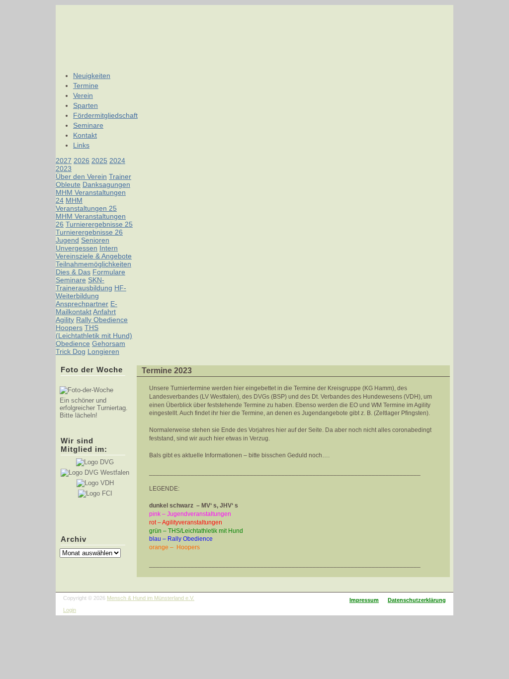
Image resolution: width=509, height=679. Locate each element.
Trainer (120, 176)
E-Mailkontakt (86, 308)
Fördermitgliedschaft (105, 115)
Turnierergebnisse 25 (99, 224)
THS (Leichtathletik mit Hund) (94, 332)
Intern (108, 248)
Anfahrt (104, 312)
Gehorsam (108, 343)
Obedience (73, 343)
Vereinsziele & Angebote (94, 256)
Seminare (88, 125)
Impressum (364, 600)
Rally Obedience (102, 320)
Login (69, 610)
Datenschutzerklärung (417, 600)
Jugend (67, 240)
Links (81, 145)
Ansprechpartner (82, 304)
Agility (65, 320)
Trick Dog (70, 351)
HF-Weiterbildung (91, 292)
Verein (83, 95)
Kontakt (85, 135)
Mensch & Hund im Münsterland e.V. (150, 598)
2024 (117, 161)
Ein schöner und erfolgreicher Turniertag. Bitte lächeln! (94, 408)
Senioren (95, 240)
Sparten (85, 105)
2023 (64, 168)
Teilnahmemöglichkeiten (93, 264)
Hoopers (69, 328)
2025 (99, 161)
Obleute (68, 184)
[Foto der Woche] (94, 386)
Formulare (108, 272)
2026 (81, 161)
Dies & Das (73, 272)
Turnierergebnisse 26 (89, 232)
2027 (64, 161)
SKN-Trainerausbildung (84, 284)
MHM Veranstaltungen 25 (86, 204)
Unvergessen (76, 248)
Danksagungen (106, 184)
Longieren (103, 351)
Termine (85, 85)
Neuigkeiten (91, 76)
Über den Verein (81, 176)
